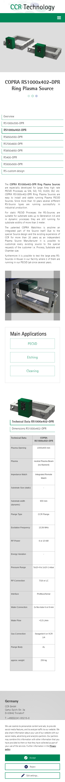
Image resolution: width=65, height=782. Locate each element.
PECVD (32, 344)
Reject (32, 766)
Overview (9, 116)
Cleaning (32, 371)
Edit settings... (32, 775)
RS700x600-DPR (13, 143)
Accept (33, 757)
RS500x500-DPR (13, 164)
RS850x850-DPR (13, 150)
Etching (32, 357)
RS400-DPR (10, 157)
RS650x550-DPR (13, 137)
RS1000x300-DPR (14, 123)
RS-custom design (14, 171)
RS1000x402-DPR (15, 130)
